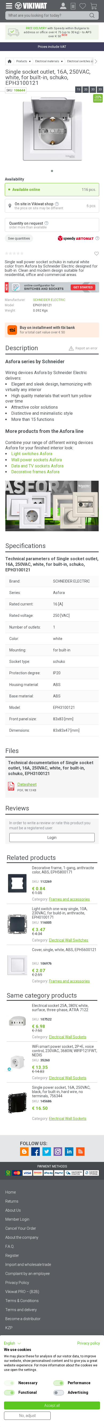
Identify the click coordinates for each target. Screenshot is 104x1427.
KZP (9, 1328)
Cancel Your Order (20, 1228)
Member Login (17, 1219)
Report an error (86, 348)
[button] (12, 1343)
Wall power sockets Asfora (36, 459)
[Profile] (63, 6)
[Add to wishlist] (96, 253)
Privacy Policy (17, 1282)
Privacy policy (88, 1343)
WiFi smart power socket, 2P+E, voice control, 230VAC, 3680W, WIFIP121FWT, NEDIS (64, 1050)
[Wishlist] (82, 6)
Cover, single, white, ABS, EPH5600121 (64, 950)
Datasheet (27, 784)
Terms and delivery (21, 1310)
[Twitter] (46, 1151)
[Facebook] (35, 1151)
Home (10, 1192)
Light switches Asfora (31, 453)
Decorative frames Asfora (35, 471)
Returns (11, 1201)
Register (12, 1255)
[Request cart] (73, 6)
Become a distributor (23, 1319)
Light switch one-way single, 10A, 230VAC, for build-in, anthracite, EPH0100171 (59, 913)
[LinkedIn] (69, 1151)
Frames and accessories (69, 899)
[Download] (11, 786)
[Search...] (92, 15)
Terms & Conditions (22, 1301)
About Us (13, 1210)
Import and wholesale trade (28, 1264)
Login (52, 837)
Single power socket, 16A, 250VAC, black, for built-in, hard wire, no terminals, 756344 (61, 1091)
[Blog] (24, 1151)
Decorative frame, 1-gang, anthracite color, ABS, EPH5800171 (63, 870)
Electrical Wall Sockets (67, 1037)
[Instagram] (58, 1151)
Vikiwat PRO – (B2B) (22, 1292)
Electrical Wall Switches (68, 940)
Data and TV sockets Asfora (37, 465)
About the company (21, 1237)
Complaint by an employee (27, 1273)
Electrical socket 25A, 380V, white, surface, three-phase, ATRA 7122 (60, 1007)
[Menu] (9, 5)
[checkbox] (9, 1383)
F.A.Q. (9, 1246)
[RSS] (80, 1151)
